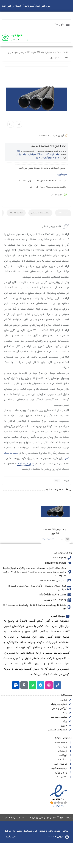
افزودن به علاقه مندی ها (49, 180)
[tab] (63, 213)
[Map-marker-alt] (24, 685)
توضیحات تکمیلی (40, 212)
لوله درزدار (51, 52)
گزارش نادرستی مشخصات (51, 135)
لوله (60, 52)
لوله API (40, 52)
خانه (66, 52)
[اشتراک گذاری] (19, 124)
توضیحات (63, 212)
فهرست (59, 24)
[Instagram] (49, 685)
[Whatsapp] (32, 685)
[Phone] (57, 685)
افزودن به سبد (67, 539)
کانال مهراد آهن (26, 463)
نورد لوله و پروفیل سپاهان (49, 151)
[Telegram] (40, 685)
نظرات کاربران (16, 212)
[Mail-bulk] (15, 685)
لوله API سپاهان (27, 52)
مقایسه (22, 180)
